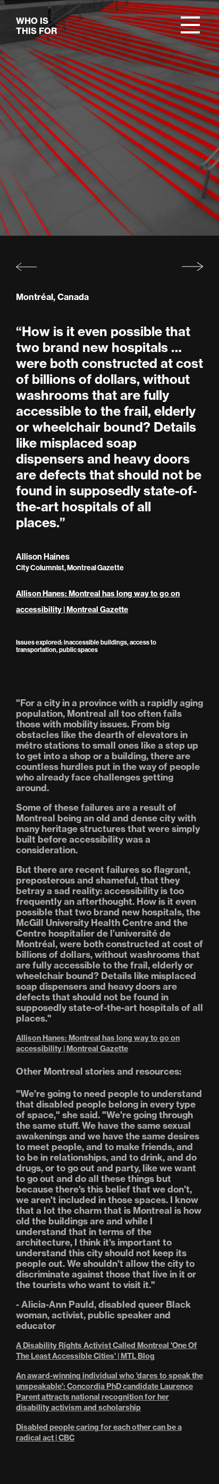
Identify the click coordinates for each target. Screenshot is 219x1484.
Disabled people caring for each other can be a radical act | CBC (99, 1432)
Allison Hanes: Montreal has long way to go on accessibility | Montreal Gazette (98, 601)
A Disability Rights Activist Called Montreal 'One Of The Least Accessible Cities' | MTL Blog (106, 1351)
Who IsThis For (36, 25)
